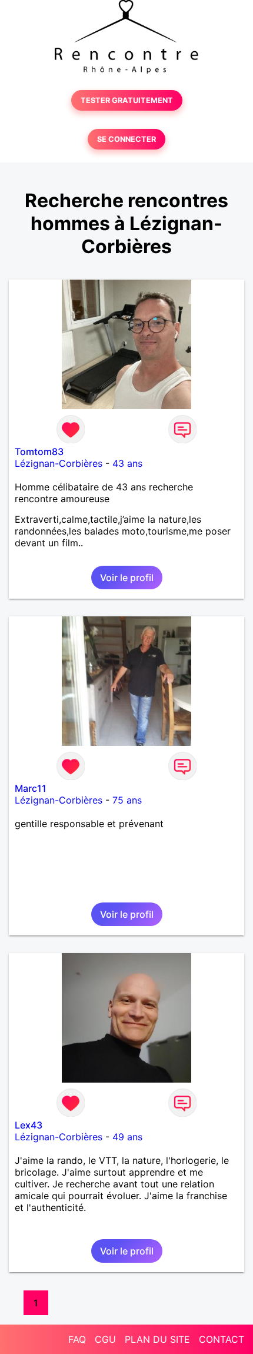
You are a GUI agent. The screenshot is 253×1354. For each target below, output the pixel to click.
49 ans (127, 1137)
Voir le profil (127, 577)
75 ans (127, 800)
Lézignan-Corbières (58, 463)
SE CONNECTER (126, 139)
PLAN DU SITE (157, 1339)
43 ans (127, 463)
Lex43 (28, 1125)
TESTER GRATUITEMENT (127, 100)
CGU (105, 1339)
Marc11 (30, 788)
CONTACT (221, 1339)
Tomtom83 (39, 451)
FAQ (77, 1339)
